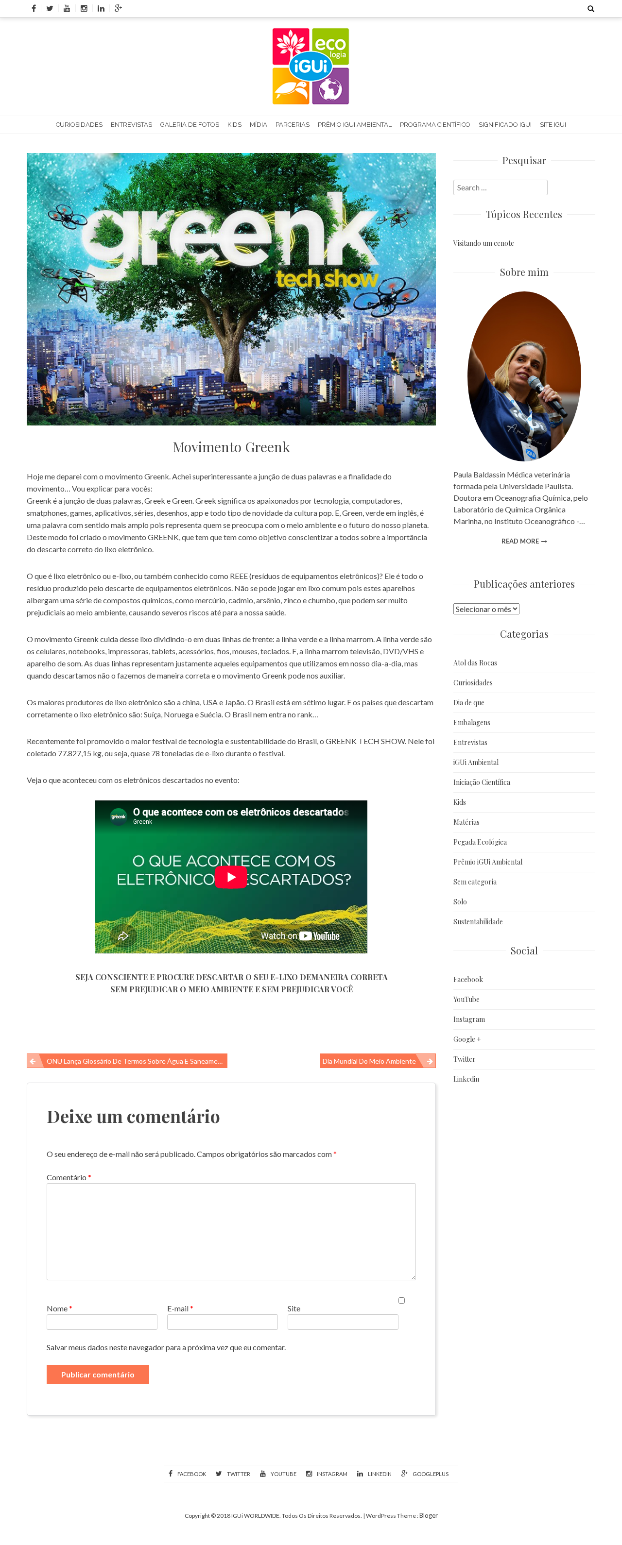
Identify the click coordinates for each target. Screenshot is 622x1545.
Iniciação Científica (481, 782)
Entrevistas (131, 124)
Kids (234, 124)
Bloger (428, 1515)
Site (294, 1308)
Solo (460, 901)
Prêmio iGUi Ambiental (355, 124)
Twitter (464, 1059)
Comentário (69, 1177)
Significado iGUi (505, 124)
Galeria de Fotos (189, 124)
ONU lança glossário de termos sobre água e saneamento (137, 1061)
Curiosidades (79, 124)
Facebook (468, 979)
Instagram (469, 1019)
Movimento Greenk (231, 447)
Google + (467, 1039)
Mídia (258, 124)
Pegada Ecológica (480, 842)
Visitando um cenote (483, 243)
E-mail (180, 1308)
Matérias (466, 822)
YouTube (466, 999)
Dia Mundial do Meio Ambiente (369, 1061)
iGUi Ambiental (476, 762)
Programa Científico (435, 124)
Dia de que (468, 702)
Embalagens (471, 722)
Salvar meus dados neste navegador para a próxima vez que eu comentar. (166, 1347)
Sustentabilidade (478, 921)
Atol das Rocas (475, 662)
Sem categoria (475, 881)
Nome (59, 1308)
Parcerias (293, 124)
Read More (520, 541)
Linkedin (466, 1079)
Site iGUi (553, 124)
